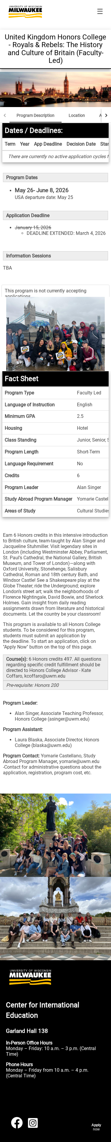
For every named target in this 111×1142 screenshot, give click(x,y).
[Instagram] (33, 1125)
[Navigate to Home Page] (25, 12)
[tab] (35, 115)
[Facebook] (17, 1125)
